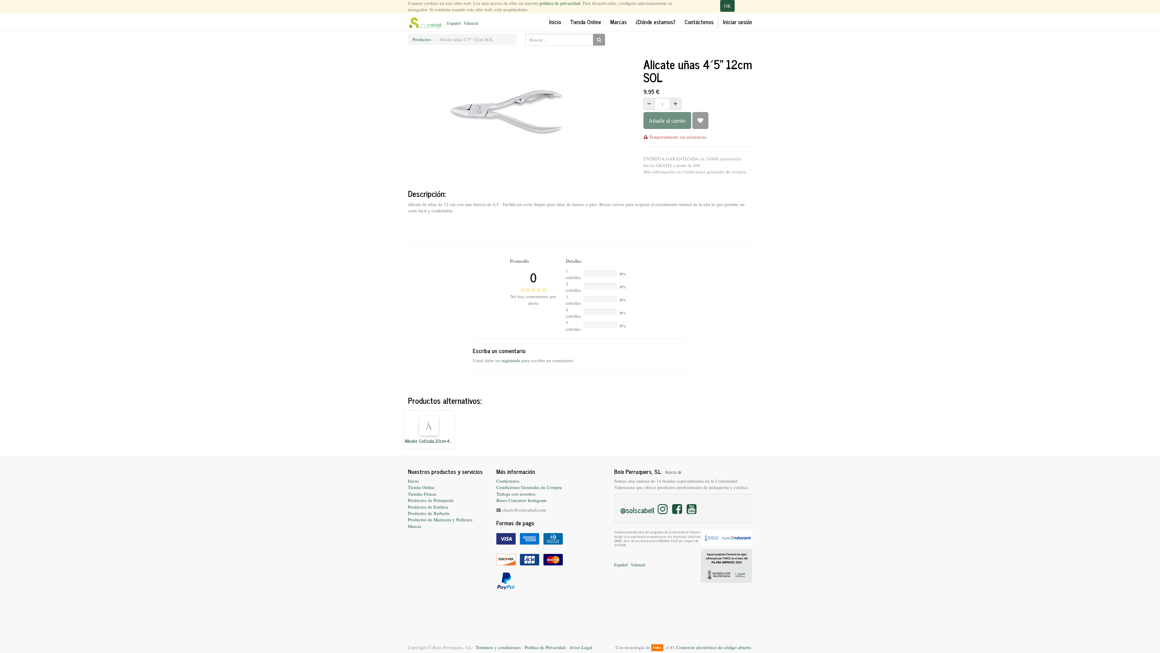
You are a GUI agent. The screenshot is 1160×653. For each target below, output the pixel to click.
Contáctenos (508, 481)
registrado (511, 360)
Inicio (413, 481)
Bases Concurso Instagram (521, 500)
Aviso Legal (580, 647)
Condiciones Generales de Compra (529, 487)
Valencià (471, 23)
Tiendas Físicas (422, 494)
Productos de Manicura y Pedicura (440, 519)
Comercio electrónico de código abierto (713, 647)
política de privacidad (560, 3)
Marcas (414, 526)
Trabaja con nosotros (516, 494)
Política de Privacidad (545, 647)
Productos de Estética (428, 507)
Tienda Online (421, 487)
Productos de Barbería (429, 513)
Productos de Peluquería (430, 500)
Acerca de (673, 472)
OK (727, 6)
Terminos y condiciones (498, 647)
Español (454, 23)
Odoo (657, 647)
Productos (421, 39)
